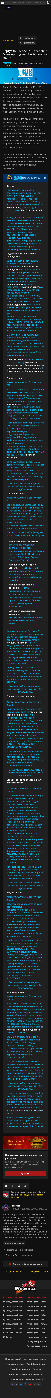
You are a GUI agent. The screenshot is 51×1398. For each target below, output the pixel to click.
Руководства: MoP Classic (38, 1297)
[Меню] (2, 2)
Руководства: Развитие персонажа (14, 1310)
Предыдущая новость (12, 1271)
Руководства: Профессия (14, 1319)
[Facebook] (12, 1186)
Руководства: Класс (13, 1302)
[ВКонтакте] (39, 1384)
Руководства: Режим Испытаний (38, 1337)
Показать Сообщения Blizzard (19, 1250)
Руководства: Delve (12, 1306)
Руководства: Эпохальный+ (14, 1315)
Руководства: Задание (38, 1319)
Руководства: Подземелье (38, 1310)
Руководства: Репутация (38, 1324)
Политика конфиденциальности (25, 1374)
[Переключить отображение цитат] (45, 178)
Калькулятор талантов (14, 1328)
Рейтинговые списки (37, 1346)
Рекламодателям (15, 1364)
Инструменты (31, 1359)
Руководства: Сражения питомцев (38, 1328)
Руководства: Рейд (12, 1324)
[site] (6, 1194)
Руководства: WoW (13, 1297)
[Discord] (12, 1384)
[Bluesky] (6, 1186)
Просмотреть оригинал (28, 178)
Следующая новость (39, 1271)
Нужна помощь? (13, 1359)
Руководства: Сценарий (38, 1332)
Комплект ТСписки (12, 1332)
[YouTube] (30, 1384)
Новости (9, 40)
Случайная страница (20, 1369)
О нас (43, 1359)
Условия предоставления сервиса (25, 1379)
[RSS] (35, 1384)
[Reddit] (19, 1186)
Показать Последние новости (19, 1255)
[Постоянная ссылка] (25, 1186)
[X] (16, 1384)
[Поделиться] (48, 2)
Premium (37, 1369)
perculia (6, 65)
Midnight (7, 1337)
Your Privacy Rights (36, 1364)
